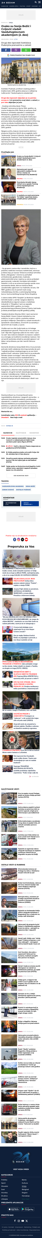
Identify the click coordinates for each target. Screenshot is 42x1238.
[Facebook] (14, 539)
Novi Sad (25, 1199)
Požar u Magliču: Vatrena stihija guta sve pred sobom (28, 1022)
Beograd (25, 1189)
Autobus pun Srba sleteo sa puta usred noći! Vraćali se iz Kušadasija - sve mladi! (28, 837)
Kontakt (11, 1227)
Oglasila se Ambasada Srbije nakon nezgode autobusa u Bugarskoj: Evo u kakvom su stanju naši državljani (29, 913)
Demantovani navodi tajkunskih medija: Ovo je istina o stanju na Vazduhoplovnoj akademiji (27, 172)
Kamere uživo (13, 6)
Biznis (24, 1180)
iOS (16, 415)
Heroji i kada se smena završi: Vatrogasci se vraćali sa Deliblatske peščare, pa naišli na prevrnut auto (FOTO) (29, 969)
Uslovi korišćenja (22, 1230)
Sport (28, 6)
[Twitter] (22, 539)
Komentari (34, 433)
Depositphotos (34, 1230)
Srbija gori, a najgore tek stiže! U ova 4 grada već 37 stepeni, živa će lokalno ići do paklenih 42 (29, 982)
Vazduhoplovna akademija (13, 486)
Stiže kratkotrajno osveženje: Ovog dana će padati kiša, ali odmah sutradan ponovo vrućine (29, 824)
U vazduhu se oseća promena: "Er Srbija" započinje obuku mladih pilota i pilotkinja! (28, 197)
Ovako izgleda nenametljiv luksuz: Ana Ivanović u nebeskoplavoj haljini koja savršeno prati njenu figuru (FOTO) (21, 440)
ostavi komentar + (28, 503)
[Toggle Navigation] (39, 2)
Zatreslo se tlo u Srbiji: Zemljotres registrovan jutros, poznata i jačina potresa (29, 995)
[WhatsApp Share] (26, 50)
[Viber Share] (16, 50)
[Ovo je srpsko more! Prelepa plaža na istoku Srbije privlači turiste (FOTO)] (9, 798)
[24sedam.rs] (8, 2)
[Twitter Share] (36, 50)
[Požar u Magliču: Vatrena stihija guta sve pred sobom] (9, 1026)
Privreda (20, 204)
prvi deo (4, 102)
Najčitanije (21, 433)
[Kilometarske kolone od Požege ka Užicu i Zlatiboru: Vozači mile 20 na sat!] (9, 874)
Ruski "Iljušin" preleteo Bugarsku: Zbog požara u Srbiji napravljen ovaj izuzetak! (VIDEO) (27, 1052)
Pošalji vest (36, 1227)
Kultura (25, 1183)
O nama (4, 1227)
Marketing (27, 1227)
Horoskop (26, 1196)
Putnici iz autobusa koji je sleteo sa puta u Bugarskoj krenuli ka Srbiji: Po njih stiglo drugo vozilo (28, 1010)
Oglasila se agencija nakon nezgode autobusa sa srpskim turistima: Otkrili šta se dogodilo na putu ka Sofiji (29, 851)
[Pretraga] (35, 2)
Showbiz (35, 6)
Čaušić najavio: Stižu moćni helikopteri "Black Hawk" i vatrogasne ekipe (28, 1134)
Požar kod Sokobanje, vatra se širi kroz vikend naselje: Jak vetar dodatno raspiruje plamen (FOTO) (29, 885)
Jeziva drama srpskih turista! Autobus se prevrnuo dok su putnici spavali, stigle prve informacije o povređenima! (29, 810)
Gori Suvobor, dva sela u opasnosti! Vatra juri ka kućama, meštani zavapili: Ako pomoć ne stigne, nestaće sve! (28, 955)
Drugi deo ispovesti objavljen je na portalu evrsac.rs (18, 99)
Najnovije (4, 6)
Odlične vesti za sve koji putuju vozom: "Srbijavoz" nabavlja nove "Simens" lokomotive (28, 1079)
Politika (22, 6)
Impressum (19, 1227)
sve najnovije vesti (21, 476)
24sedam (5, 417)
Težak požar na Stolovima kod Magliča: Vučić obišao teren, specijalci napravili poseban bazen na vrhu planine (23, 468)
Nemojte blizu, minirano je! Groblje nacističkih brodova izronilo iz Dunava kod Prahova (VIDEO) (28, 899)
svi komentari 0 (11, 503)
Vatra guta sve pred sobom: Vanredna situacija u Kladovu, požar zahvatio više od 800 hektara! (29, 1038)
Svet (40, 6)
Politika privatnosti (9, 1230)
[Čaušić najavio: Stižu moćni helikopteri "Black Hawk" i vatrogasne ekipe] (9, 1137)
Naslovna (4, 22)
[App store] (14, 1209)
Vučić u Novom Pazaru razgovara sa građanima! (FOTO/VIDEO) (23, 447)
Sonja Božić (30, 486)
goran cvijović (8, 490)
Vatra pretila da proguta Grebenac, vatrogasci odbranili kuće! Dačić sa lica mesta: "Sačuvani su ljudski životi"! (28, 1121)
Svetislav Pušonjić (23, 490)
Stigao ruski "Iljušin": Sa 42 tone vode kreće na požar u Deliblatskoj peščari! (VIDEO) (29, 1092)
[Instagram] (18, 539)
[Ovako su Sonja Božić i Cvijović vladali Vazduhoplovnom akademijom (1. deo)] (8, 161)
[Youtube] (26, 539)
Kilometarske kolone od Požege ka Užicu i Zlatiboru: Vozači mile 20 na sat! (28, 871)
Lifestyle (4, 1199)
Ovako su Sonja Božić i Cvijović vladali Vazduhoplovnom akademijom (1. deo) (29, 158)
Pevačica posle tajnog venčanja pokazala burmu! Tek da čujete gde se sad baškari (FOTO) (21, 460)
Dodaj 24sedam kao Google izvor (22, 55)
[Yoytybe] (22, 1221)
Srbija (11, 22)
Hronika (4, 1193)
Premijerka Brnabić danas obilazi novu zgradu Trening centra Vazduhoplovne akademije (27, 184)
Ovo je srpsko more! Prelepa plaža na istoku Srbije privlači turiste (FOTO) (29, 795)
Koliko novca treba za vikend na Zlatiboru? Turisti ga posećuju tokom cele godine (29, 1065)
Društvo (4, 1196)
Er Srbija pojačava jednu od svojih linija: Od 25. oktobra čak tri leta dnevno (22, 453)
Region (25, 1193)
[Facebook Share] (6, 50)
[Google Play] (27, 1209)
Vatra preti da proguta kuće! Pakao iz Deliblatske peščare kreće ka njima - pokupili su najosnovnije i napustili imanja (29, 927)
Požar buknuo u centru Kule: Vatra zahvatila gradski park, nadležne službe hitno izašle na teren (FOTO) (29, 1107)
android (23, 415)
